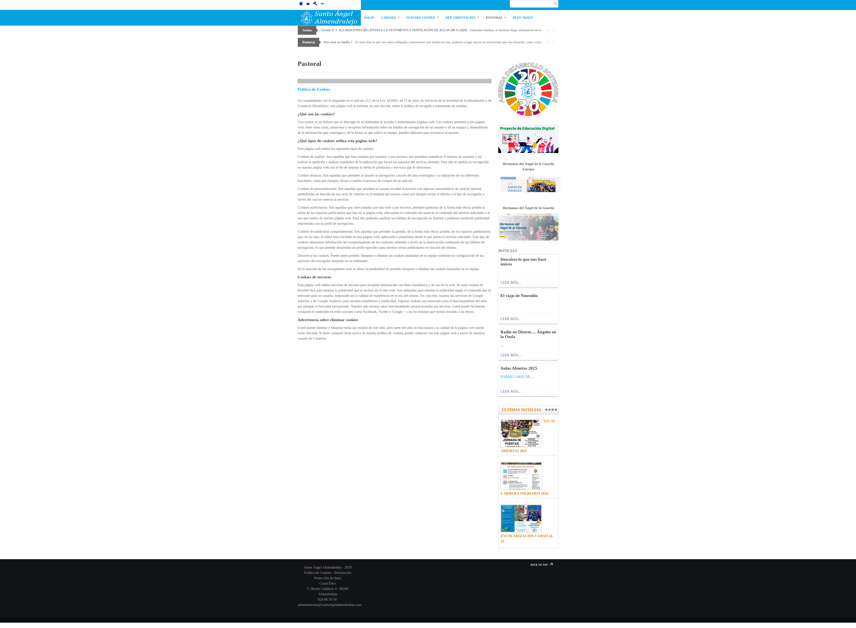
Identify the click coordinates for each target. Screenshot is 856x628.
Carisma (389, 17)
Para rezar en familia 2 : (434, 42)
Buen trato (523, 17)
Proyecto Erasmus (549, 541)
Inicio (369, 17)
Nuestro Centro (421, 17)
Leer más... (510, 282)
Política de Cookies (314, 89)
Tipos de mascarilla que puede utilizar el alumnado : (432, 30)
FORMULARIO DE (515, 377)
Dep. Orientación (461, 17)
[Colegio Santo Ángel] (329, 18)
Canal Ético (327, 583)
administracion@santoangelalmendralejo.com (329, 605)
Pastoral (494, 17)
